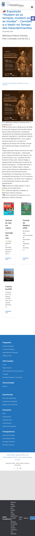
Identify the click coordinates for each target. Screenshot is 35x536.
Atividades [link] (13, 83)
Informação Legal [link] (13, 455)
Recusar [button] (26, 518)
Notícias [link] (4, 85)
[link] (33, 18)
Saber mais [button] (20, 518)
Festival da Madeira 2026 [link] (26, 224)
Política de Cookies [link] (20, 457)
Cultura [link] (26, 83)
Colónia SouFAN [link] (8, 287)
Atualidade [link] (19, 83)
